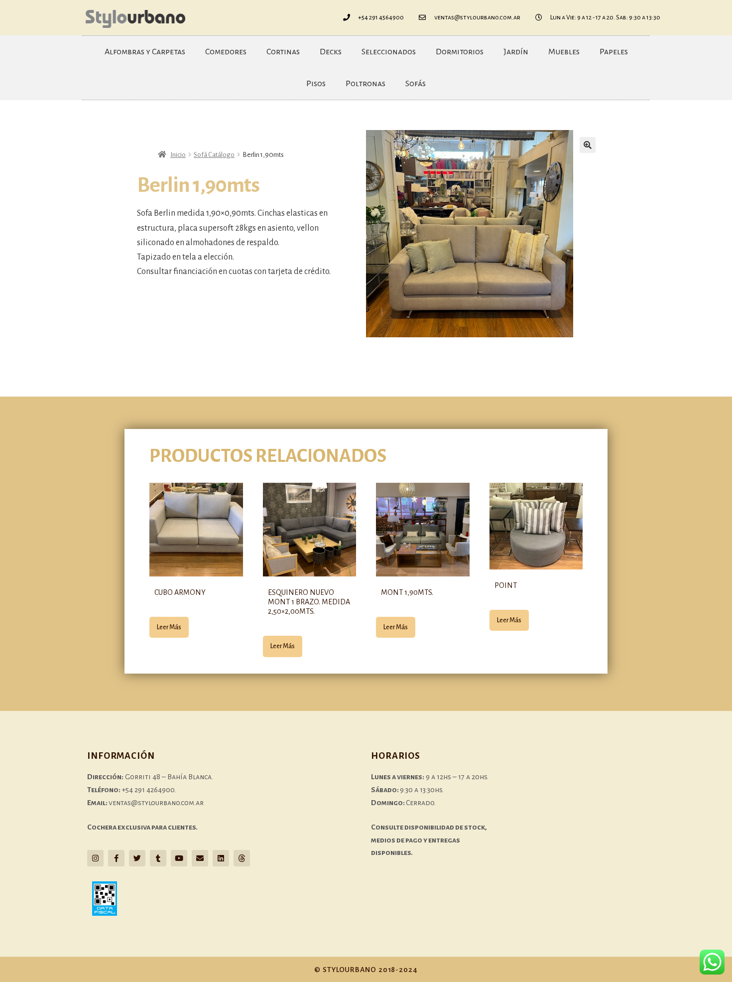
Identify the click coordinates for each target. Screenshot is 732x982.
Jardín (515, 51)
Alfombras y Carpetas (145, 51)
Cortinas (283, 51)
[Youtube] (179, 858)
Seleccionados (389, 51)
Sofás (415, 83)
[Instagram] (95, 858)
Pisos (316, 83)
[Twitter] (137, 858)
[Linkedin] (221, 858)
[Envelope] (200, 858)
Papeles (614, 51)
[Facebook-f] (116, 858)
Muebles (564, 51)
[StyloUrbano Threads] (242, 858)
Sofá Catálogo (214, 154)
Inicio (178, 154)
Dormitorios (460, 51)
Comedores (225, 51)
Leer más (169, 627)
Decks (331, 51)
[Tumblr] (158, 858)
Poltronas (365, 83)
